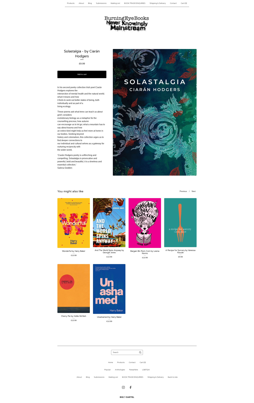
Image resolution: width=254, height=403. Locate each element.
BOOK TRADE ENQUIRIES (134, 3)
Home (110, 362)
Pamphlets (133, 370)
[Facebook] (130, 387)
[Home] (127, 23)
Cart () (184, 3)
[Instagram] (123, 387)
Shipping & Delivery (158, 3)
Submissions (101, 3)
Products (70, 3)
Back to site (173, 377)
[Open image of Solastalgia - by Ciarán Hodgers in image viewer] (155, 112)
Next (194, 191)
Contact (173, 3)
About (81, 3)
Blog (90, 3)
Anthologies (120, 370)
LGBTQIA (146, 370)
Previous (183, 191)
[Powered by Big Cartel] (127, 397)
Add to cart (82, 74)
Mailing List (115, 3)
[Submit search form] (140, 352)
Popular (107, 370)
